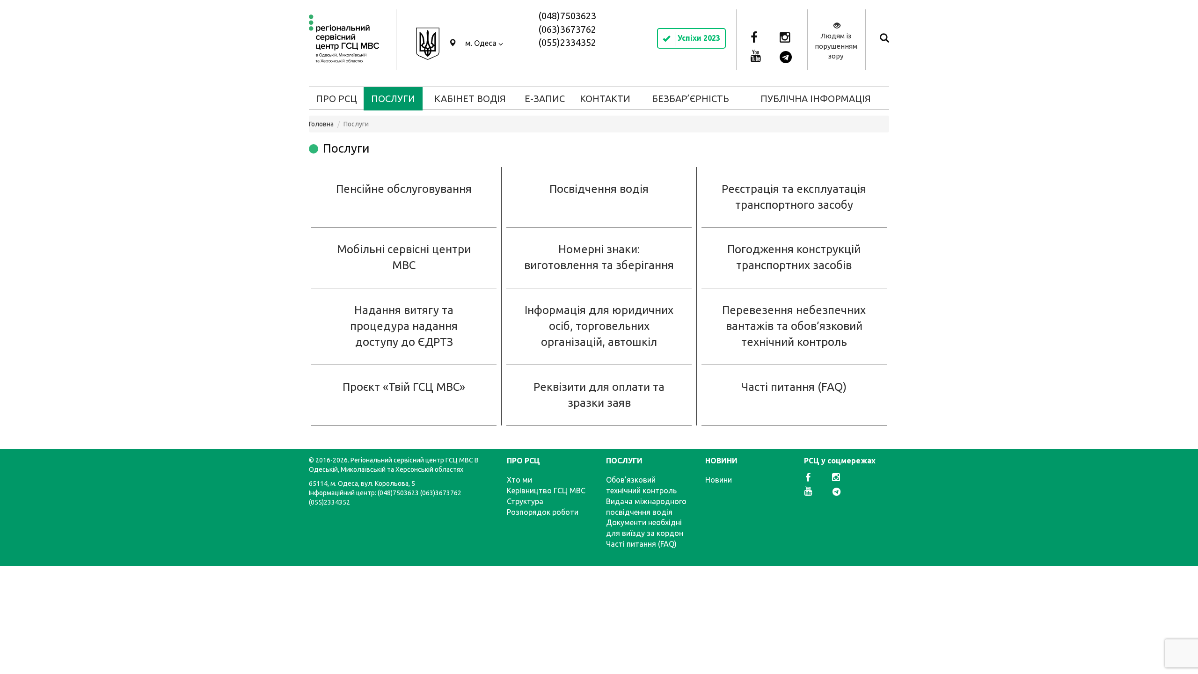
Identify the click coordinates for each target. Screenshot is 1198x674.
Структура (525, 501)
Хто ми (519, 480)
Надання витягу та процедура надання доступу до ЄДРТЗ (404, 326)
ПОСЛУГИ (393, 98)
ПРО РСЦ (336, 98)
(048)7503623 (567, 15)
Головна (321, 124)
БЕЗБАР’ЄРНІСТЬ (690, 98)
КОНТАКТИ (605, 98)
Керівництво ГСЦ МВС (546, 490)
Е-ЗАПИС (545, 98)
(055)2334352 (567, 42)
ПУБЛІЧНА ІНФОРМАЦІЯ (815, 98)
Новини (718, 480)
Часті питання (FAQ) (794, 387)
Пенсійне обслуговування (404, 189)
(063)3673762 (567, 29)
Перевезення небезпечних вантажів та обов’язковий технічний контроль (794, 326)
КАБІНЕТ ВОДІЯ (470, 98)
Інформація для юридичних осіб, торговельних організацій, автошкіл (599, 326)
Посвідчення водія (599, 189)
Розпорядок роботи (542, 512)
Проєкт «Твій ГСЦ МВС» (404, 387)
